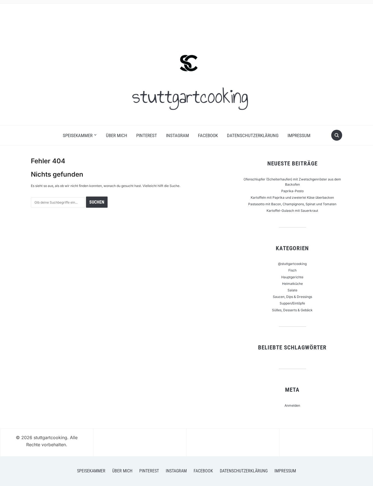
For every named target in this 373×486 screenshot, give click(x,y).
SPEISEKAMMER (78, 135)
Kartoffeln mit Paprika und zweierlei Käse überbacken (292, 197)
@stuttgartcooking (292, 264)
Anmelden (292, 405)
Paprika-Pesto (292, 191)
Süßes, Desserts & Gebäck (292, 310)
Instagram (177, 135)
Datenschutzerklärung (253, 135)
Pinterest (146, 135)
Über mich (116, 135)
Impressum (299, 135)
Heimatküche (292, 284)
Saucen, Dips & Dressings (292, 297)
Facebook (208, 135)
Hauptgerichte (292, 277)
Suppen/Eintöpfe (292, 303)
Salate (292, 290)
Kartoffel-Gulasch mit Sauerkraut (292, 211)
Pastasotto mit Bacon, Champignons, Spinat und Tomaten (292, 204)
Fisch (292, 270)
